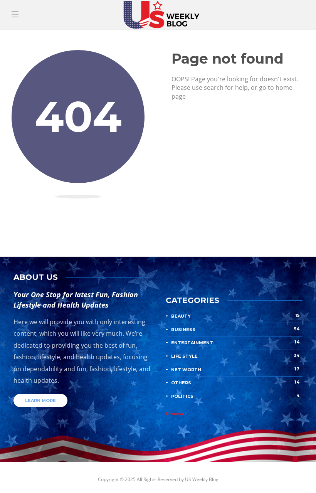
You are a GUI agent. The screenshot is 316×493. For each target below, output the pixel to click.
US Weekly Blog (202, 479)
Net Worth (235, 369)
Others (235, 382)
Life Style (235, 356)
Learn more (40, 400)
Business (235, 329)
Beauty (235, 316)
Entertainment (235, 342)
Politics (235, 396)
